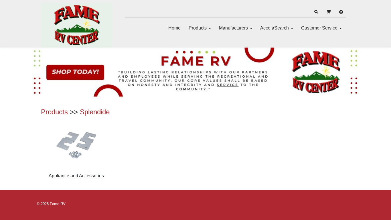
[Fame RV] (76, 25)
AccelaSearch (274, 27)
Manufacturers (233, 27)
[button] (316, 12)
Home (174, 27)
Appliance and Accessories (76, 175)
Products (198, 27)
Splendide (95, 112)
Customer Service (319, 27)
